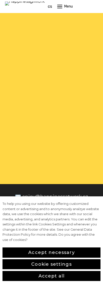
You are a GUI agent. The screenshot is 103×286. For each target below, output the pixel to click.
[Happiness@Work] (25, 7)
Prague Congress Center (71, 98)
